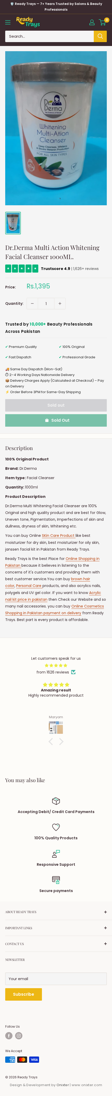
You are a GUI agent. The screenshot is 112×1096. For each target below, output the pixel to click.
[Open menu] (7, 22)
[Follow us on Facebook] (9, 1035)
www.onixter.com (87, 1084)
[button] (52, 741)
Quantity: (14, 303)
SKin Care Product (58, 535)
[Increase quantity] (59, 303)
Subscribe (23, 994)
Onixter (63, 1084)
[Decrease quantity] (32, 303)
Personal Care (28, 585)
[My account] (92, 22)
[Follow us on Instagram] (18, 1035)
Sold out (56, 405)
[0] (102, 22)
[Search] (100, 36)
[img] (56, 665)
